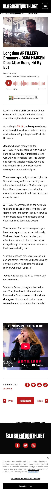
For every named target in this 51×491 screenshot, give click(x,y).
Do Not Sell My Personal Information (25, 479)
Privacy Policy (33, 472)
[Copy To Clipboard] (45, 385)
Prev (10, 400)
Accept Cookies (25, 486)
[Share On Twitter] (33, 385)
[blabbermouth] (20, 8)
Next (40, 400)
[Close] (48, 458)
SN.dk (20, 126)
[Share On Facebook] (27, 385)
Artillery (7, 388)
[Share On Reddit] (39, 385)
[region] (25, 472)
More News (25, 400)
